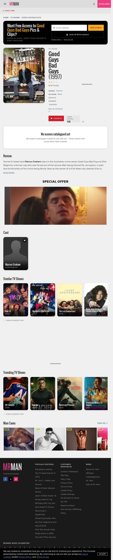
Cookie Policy (66, 490)
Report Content (68, 505)
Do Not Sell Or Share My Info (70, 500)
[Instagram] (16, 479)
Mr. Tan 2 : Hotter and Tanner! (45, 482)
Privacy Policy (56, 39)
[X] (11, 479)
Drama (59, 91)
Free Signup (96, 28)
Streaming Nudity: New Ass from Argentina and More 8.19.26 (45, 522)
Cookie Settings (67, 494)
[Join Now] (104, 4)
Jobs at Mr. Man (93, 484)
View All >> (102, 423)
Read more (8, 173)
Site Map (64, 475)
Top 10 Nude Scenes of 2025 (45, 475)
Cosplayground (92, 477)
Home (5, 17)
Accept (102, 554)
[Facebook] (5, 479)
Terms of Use (68, 39)
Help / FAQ (65, 479)
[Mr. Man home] (14, 4)
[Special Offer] (55, 206)
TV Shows (15, 17)
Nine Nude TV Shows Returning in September (44, 511)
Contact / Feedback (69, 471)
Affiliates (90, 473)
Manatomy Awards (43, 469)
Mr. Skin (89, 480)
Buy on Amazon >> (56, 110)
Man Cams (10, 11)
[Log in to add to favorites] (25, 240)
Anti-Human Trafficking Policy (71, 511)
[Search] (94, 4)
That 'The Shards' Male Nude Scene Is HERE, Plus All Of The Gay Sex (45, 533)
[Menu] (5, 4)
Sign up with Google (79, 35)
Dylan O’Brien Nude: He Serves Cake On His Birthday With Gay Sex (45, 499)
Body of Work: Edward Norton (45, 490)
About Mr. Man (92, 469)
